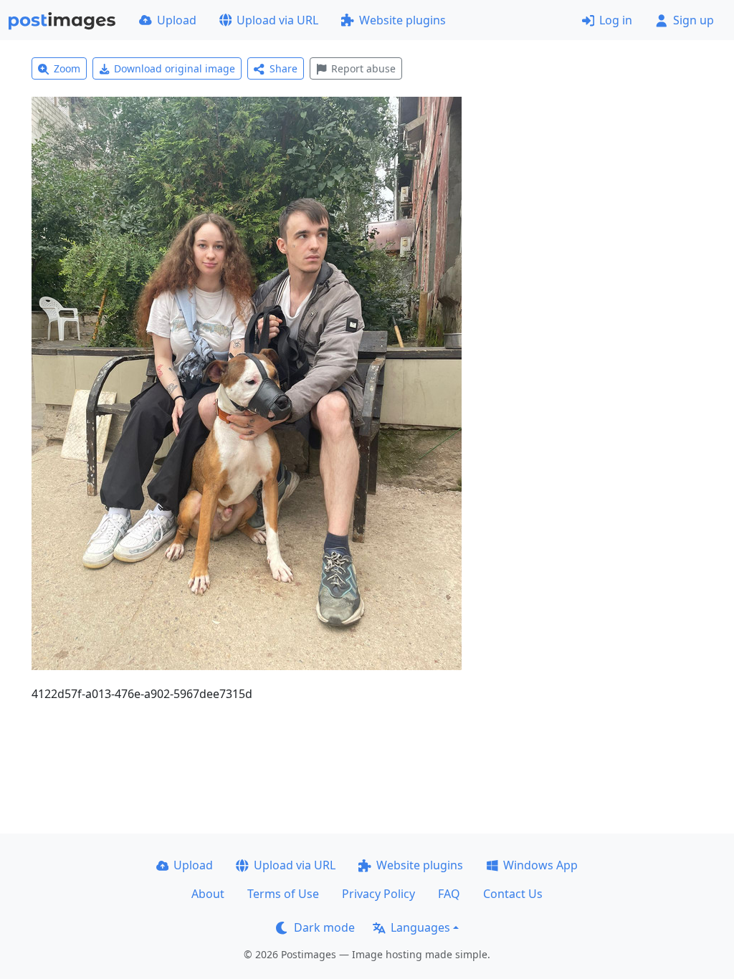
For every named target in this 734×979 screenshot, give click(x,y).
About (207, 894)
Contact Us (513, 894)
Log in (615, 20)
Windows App (540, 865)
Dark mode (324, 927)
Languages (420, 927)
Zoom (67, 68)
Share (283, 68)
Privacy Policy (378, 894)
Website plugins (402, 20)
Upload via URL (277, 20)
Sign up (693, 20)
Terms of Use (283, 894)
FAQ (449, 894)
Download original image (174, 68)
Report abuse (363, 68)
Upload (176, 20)
